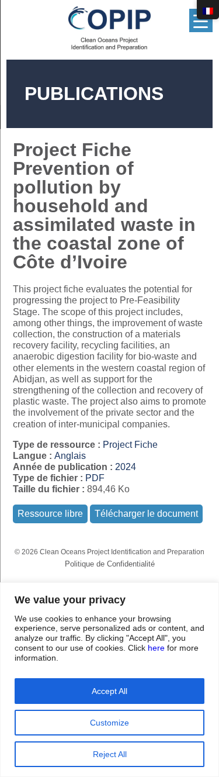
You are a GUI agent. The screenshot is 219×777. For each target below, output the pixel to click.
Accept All (109, 691)
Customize (109, 722)
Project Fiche (130, 445)
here (156, 647)
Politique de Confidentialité (110, 564)
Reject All (110, 754)
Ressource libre (50, 514)
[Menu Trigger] (201, 20)
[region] (109, 679)
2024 (125, 467)
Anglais (70, 456)
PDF (95, 478)
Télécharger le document (146, 514)
